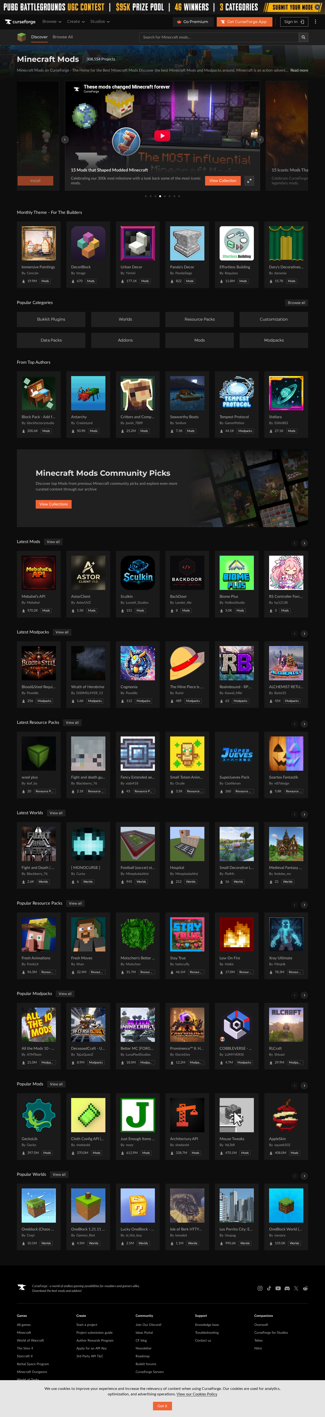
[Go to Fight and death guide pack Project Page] (88, 765)
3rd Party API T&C (89, 1356)
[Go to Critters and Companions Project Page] (138, 404)
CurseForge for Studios (271, 1332)
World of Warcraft (30, 1340)
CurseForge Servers (150, 1372)
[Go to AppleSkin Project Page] (286, 1126)
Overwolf (261, 1325)
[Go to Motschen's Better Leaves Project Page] (138, 945)
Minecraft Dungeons (32, 1372)
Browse (49, 21)
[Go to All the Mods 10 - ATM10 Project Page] (39, 1036)
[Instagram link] (260, 1288)
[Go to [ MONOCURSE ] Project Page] (88, 855)
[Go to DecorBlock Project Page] (88, 254)
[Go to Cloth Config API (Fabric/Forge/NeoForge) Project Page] (88, 1126)
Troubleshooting (207, 1332)
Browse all (296, 303)
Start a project (86, 1325)
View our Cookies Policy (197, 1394)
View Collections (53, 504)
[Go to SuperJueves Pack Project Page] (237, 765)
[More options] (315, 22)
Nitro (258, 1348)
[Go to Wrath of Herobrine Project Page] (88, 674)
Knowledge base (207, 1325)
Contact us (203, 1340)
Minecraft (24, 1332)
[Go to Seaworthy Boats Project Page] (187, 404)
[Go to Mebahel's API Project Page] (39, 584)
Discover (39, 37)
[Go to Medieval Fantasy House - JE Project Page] (286, 855)
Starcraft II (25, 1356)
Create (73, 21)
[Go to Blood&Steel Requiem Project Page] (39, 674)
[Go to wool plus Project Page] (39, 765)
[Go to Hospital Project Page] (187, 855)
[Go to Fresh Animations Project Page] (39, 945)
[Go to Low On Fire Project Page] (237, 945)
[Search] (303, 37)
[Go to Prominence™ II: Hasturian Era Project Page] (187, 1036)
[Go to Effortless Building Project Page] (237, 254)
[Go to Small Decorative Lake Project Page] (237, 855)
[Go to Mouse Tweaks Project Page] (237, 1126)
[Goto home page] (21, 22)
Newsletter (144, 1348)
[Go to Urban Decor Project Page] (138, 254)
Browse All (63, 37)
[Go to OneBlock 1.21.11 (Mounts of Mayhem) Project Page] (88, 1217)
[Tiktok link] (269, 1288)
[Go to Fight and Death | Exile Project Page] (39, 855)
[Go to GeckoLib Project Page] (39, 1126)
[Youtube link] (278, 1288)
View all (53, 542)
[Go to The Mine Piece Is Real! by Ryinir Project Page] (187, 674)
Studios (97, 21)
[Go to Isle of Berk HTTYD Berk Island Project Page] (187, 1217)
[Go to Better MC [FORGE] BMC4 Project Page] (138, 1036)
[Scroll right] (304, 543)
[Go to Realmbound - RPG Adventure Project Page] (237, 674)
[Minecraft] (21, 37)
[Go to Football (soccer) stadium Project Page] (138, 855)
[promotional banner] (162, 7)
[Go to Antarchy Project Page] (88, 404)
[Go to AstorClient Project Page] (88, 584)
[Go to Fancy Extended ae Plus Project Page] (138, 765)
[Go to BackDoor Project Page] (187, 584)
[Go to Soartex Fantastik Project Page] (286, 765)
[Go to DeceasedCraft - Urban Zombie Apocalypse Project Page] (88, 1036)
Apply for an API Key (91, 1348)
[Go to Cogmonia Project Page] (138, 674)
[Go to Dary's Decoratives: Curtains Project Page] (286, 254)
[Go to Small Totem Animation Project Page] (187, 765)
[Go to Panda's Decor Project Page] (187, 254)
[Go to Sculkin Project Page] (138, 584)
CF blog (141, 1340)
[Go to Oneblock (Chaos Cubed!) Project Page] (39, 1217)
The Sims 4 (25, 1348)
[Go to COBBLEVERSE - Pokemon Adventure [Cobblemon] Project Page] (237, 1036)
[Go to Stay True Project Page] (187, 945)
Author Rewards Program (94, 1340)
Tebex (258, 1340)
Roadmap (143, 1356)
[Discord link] (287, 1288)
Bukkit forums (146, 1364)
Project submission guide (94, 1332)
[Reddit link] (305, 1288)
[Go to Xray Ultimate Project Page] (286, 945)
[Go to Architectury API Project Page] (187, 1126)
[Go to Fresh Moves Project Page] (88, 945)
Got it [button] (162, 1406)
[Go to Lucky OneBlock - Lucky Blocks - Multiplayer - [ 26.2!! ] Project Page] (138, 1217)
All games (24, 1325)
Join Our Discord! (149, 1325)
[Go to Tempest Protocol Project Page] (237, 404)
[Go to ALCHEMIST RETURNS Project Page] (286, 674)
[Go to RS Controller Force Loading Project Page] (286, 584)
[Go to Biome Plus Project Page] (237, 584)
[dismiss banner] (317, 7)
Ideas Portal (144, 1332)
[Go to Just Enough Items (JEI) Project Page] (138, 1126)
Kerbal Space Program (33, 1364)
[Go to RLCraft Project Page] (286, 1036)
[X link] (296, 1288)
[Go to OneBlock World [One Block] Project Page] (286, 1217)
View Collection (223, 181)
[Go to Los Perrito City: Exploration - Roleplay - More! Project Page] (237, 1217)
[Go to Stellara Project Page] (286, 404)
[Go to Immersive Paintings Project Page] (39, 254)
